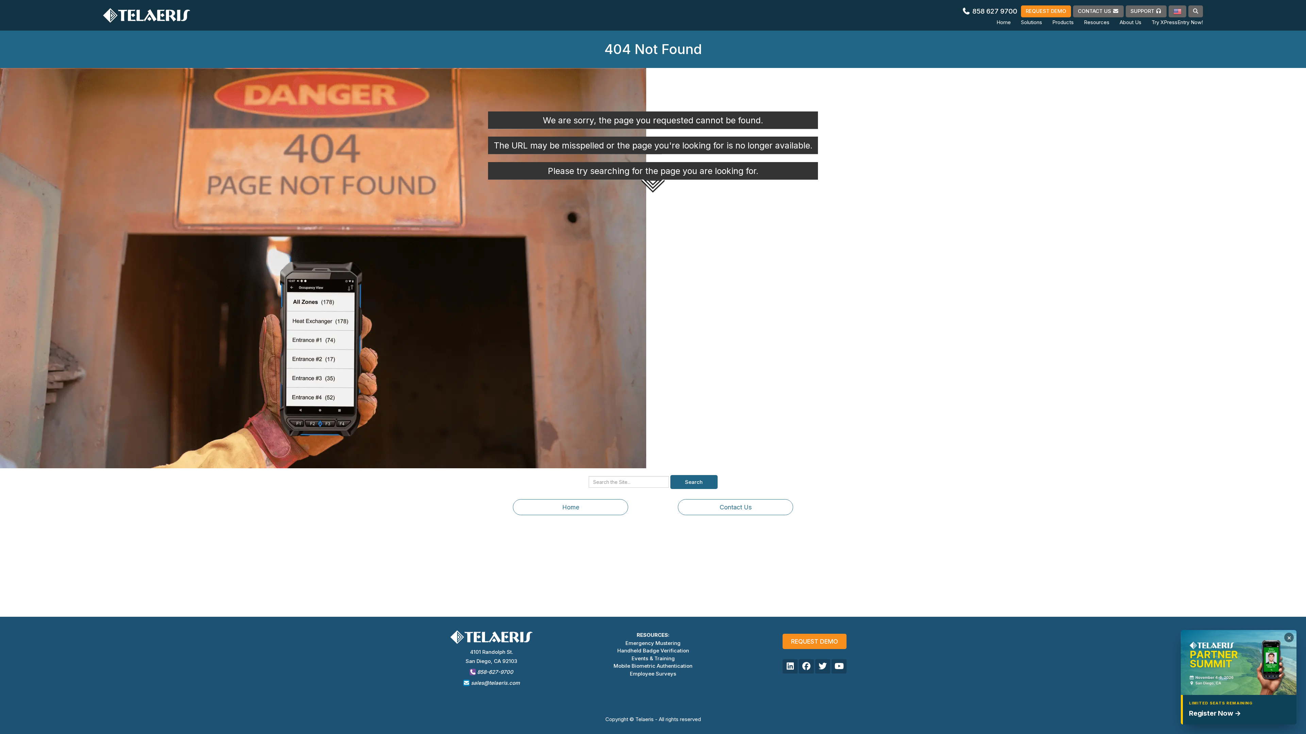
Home (1004, 22)
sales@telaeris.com (495, 683)
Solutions (1031, 22)
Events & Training (653, 658)
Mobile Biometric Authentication (653, 666)
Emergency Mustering (653, 643)
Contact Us (736, 507)
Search (694, 482)
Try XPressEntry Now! (1177, 22)
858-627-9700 (494, 672)
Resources (1096, 22)
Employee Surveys (653, 673)
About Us (1130, 22)
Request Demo (814, 641)
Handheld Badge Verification (653, 650)
